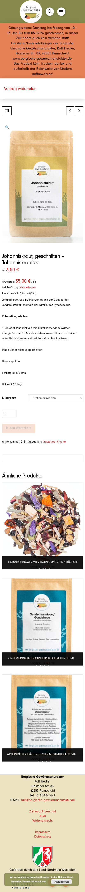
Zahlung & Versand (42, 811)
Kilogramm (9, 398)
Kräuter (61, 441)
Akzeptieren (61, 881)
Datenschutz (42, 836)
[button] (50, 11)
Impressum (42, 832)
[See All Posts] (7, 110)
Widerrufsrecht (42, 820)
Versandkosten (28, 287)
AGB (42, 816)
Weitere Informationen (34, 881)
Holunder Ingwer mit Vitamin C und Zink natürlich (42, 562)
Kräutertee (48, 441)
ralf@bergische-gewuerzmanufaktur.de (48, 800)
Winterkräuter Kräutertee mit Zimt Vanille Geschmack (43, 754)
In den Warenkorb (18, 428)
